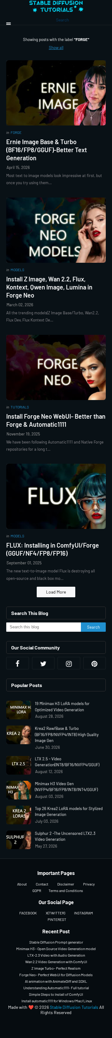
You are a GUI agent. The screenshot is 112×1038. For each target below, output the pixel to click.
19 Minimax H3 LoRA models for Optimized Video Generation (62, 706)
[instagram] (69, 663)
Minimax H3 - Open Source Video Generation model (56, 948)
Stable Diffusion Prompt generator (56, 942)
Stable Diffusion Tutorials (74, 1007)
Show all (56, 47)
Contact (42, 884)
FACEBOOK (28, 913)
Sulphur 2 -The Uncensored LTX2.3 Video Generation (65, 836)
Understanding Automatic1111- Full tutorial (56, 988)
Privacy (89, 884)
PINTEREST (57, 919)
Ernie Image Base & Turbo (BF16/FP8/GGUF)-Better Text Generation (46, 150)
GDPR (36, 890)
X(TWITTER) (55, 913)
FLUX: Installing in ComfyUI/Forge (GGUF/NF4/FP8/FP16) (52, 549)
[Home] (56, 8)
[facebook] (17, 663)
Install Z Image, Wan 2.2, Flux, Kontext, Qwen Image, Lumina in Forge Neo (49, 287)
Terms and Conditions (66, 890)
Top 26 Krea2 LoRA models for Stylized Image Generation (69, 811)
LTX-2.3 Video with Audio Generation (56, 955)
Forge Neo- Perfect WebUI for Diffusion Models (56, 974)
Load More (56, 591)
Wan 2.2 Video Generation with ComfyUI (56, 961)
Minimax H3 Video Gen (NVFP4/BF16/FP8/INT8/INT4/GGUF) (66, 786)
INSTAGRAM (83, 913)
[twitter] (43, 663)
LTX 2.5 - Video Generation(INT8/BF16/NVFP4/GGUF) (67, 761)
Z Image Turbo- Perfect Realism (56, 968)
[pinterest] (94, 663)
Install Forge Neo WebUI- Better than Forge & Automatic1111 (55, 420)
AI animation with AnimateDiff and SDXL (56, 981)
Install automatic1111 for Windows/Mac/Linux (56, 1001)
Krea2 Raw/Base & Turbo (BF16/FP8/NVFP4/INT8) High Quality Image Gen (67, 734)
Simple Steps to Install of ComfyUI (56, 994)
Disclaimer (65, 884)
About (22, 884)
